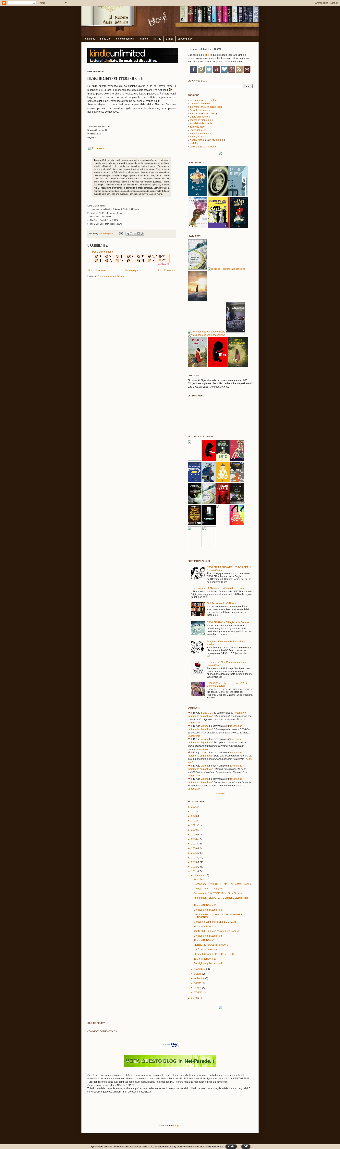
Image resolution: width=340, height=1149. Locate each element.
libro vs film (196, 113)
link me (157, 38)
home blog (89, 38)
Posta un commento (103, 251)
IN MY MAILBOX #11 (205, 940)
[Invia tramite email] (127, 234)
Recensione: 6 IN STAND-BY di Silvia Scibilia (218, 893)
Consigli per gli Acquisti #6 (208, 909)
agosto (198, 983)
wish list (194, 143)
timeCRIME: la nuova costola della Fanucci (216, 931)
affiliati (169, 38)
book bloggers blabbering (203, 146)
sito (207, 55)
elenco (208, 133)
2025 (194, 807)
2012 (194, 866)
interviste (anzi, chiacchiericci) (206, 107)
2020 (194, 830)
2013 (194, 862)
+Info (231, 1146)
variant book (196, 133)
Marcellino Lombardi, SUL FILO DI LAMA (215, 921)
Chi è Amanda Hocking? (207, 949)
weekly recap (197, 140)
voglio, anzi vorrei (199, 136)
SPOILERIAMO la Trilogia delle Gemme (228, 622)
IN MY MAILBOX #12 (205, 926)
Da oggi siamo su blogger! (208, 888)
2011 (194, 871)
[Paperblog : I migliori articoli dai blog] (170, 1047)
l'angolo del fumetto (200, 110)
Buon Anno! (200, 879)
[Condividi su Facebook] (138, 234)
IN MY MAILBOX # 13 (205, 905)
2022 (194, 820)
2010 (194, 998)
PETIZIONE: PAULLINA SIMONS (211, 944)
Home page (131, 270)
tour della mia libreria (201, 123)
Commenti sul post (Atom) (111, 276)
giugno (198, 987)
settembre (199, 978)
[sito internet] (170, 1066)
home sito (105, 38)
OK (246, 1146)
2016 (194, 848)
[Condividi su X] (135, 234)
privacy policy (185, 38)
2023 (194, 816)
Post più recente (97, 270)
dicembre (199, 875)
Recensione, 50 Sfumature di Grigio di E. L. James (219, 588)
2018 (194, 839)
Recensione (98, 148)
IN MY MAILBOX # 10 (205, 958)
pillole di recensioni (200, 116)
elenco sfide (209, 113)
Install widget (220, 793)
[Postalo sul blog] (131, 234)
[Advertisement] (133, 1111)
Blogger (176, 1125)
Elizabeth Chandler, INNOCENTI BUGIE (215, 954)
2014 (194, 857)
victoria (205, 726)
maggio (198, 992)
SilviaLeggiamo (106, 233)
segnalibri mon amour (201, 120)
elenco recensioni (125, 38)
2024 (194, 811)
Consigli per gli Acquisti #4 (208, 963)
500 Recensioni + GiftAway (221, 603)
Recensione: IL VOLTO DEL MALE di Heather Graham (222, 884)
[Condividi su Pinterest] (142, 234)
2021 (194, 825)
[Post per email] (120, 233)
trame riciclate (197, 126)
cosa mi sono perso (200, 103)
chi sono (144, 38)
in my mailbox (216, 140)
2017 (194, 843)
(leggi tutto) (194, 722)
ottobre (198, 973)
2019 (194, 834)
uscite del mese (198, 130)
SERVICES (207, 712)
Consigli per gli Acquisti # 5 (208, 935)
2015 (194, 853)
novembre (199, 969)
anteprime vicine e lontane (204, 100)
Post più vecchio (166, 270)
